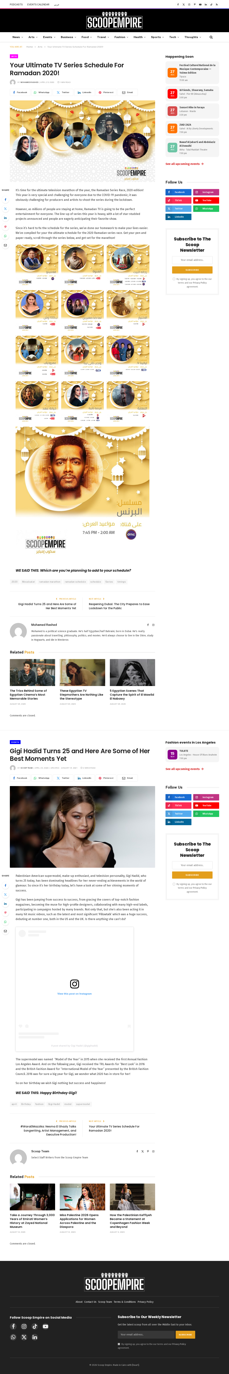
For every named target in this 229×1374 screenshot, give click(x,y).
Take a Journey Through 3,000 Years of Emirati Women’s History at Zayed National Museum (32, 1221)
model (68, 1104)
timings (121, 581)
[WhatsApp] (5, 236)
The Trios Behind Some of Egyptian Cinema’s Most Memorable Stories (28, 694)
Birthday (26, 1104)
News (16, 37)
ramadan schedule (75, 581)
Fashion (119, 37)
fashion (39, 1104)
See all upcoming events (184, 164)
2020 (15, 581)
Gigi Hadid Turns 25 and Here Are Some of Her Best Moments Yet (47, 606)
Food (85, 37)
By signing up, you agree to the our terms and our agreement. (194, 283)
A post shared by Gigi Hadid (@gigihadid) (74, 1045)
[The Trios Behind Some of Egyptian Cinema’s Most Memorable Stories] (32, 672)
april (14, 1104)
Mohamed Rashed (29, 82)
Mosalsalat (28, 581)
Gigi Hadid (54, 1104)
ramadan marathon (49, 581)
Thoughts (191, 37)
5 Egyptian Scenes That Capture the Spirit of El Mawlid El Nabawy (132, 694)
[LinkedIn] (5, 217)
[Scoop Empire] (114, 20)
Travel (101, 37)
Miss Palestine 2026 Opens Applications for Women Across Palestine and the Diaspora (79, 1221)
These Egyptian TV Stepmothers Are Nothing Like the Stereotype (81, 694)
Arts (31, 37)
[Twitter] (5, 208)
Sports (156, 37)
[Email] (5, 245)
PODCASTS (16, 4)
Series (109, 581)
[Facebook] (5, 199)
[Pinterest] (5, 226)
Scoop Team (27, 768)
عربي (56, 4)
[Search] (211, 37)
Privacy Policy (200, 282)
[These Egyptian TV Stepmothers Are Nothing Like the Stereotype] (82, 672)
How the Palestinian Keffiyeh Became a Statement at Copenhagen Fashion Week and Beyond (131, 1221)
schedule (95, 581)
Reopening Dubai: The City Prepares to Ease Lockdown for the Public (119, 606)
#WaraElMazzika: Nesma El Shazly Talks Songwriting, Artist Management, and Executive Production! (48, 1130)
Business (67, 37)
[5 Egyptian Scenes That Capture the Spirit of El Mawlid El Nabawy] (132, 672)
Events (47, 37)
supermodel (83, 1104)
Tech (172, 37)
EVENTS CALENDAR (38, 4)
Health (138, 37)
